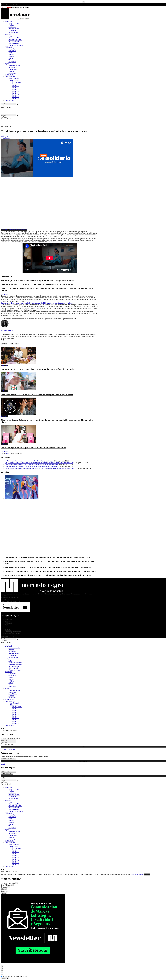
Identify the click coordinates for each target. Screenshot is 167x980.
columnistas (88, 594)
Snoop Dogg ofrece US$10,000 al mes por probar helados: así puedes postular (38, 280)
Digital (7, 64)
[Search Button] (17, 104)
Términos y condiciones (13, 632)
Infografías (12, 62)
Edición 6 (15, 93)
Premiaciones (13, 30)
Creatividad (12, 51)
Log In (3, 764)
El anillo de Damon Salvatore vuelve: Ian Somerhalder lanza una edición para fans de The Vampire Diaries (40, 468)
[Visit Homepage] (15, 20)
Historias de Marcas (15, 38)
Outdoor (11, 56)
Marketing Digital (14, 65)
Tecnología (12, 73)
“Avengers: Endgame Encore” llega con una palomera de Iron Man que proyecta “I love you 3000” (51, 571)
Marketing (8, 34)
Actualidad (8, 21)
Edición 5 (15, 91)
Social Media (13, 69)
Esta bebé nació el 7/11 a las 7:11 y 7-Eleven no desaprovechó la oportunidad (37, 284)
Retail (10, 36)
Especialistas (9, 100)
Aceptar (147, 874)
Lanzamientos (13, 32)
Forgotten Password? (8, 749)
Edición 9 (15, 99)
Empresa (4, 887)
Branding (11, 54)
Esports (11, 71)
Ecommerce (13, 67)
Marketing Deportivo (15, 40)
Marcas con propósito (16, 45)
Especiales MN (10, 76)
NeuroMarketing (14, 43)
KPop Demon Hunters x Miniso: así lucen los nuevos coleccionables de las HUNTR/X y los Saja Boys (39, 463)
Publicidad (8, 47)
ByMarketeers (13, 80)
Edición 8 (15, 97)
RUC (2, 889)
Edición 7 (15, 95)
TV (9, 60)
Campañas (12, 49)
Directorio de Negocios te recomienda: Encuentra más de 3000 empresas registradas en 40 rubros (37, 303)
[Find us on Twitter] (2, 729)
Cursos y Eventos (14, 23)
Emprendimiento (14, 29)
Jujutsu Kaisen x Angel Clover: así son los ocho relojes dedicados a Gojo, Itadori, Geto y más (48, 575)
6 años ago (4, 136)
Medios (11, 25)
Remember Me (8, 744)
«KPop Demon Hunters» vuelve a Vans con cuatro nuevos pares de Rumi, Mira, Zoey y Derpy (48, 557)
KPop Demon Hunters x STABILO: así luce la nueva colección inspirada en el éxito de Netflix (48, 567)
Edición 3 (15, 88)
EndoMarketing (14, 42)
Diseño (11, 53)
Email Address (6, 885)
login (7, 453)
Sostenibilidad (9, 75)
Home (3, 126)
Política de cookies (137, 874)
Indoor (11, 58)
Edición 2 (15, 86)
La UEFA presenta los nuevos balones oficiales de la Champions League (29, 461)
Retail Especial (14, 78)
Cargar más (4, 294)
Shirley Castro (7, 331)
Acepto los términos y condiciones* (15, 976)
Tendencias (12, 27)
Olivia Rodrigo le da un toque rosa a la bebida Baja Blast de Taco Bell (33, 448)
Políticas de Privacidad (12, 633)
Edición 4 (15, 89)
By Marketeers (17, 82)
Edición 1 (15, 84)
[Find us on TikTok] (3, 729)
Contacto (8, 630)
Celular (3, 891)
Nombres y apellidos (8, 883)
